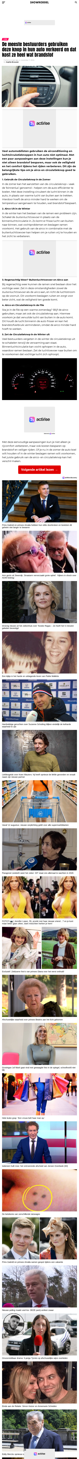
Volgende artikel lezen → (39, 470)
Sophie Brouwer (12, 62)
